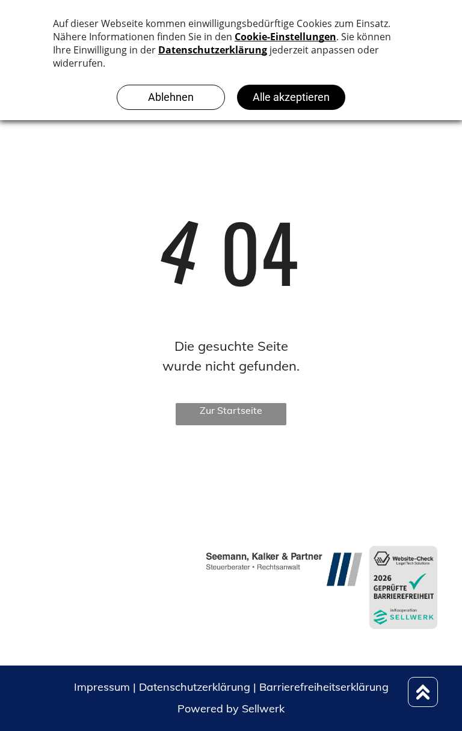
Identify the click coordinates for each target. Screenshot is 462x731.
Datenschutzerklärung (194, 687)
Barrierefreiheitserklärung (324, 687)
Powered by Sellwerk (231, 708)
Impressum (102, 687)
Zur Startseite (231, 410)
